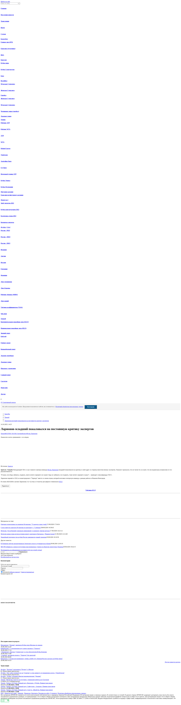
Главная (3, 8)
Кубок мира (5, 63)
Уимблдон (4, 155)
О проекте (53, 693)
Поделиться (5, 486)
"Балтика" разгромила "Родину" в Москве (20, 669)
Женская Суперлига (8, 90)
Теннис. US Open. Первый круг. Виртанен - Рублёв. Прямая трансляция (29, 683)
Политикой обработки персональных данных (69, 406)
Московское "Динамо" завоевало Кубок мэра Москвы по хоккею (21, 645)
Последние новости (7, 15)
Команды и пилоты (7, 222)
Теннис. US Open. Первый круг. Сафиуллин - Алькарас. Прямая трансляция (30, 686)
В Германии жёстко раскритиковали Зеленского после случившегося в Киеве (26, 543)
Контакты (34, 693)
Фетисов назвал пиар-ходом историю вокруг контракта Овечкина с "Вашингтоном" (28, 534)
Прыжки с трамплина (8, 368)
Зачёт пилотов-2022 (7, 203)
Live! (8, 227)
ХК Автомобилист (21, 433)
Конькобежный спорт (8, 349)
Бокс (2, 76)
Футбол (3, 227)
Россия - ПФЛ (5, 243)
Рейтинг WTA (5, 129)
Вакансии (27, 693)
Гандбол (3, 95)
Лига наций (5, 301)
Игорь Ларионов (32, 433)
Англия (3, 256)
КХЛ (7, 433)
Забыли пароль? (15, 572)
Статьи (3, 34)
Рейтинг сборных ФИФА (9, 294)
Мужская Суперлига (8, 84)
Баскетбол (4, 39)
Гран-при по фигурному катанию (12, 195)
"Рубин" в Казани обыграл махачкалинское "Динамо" (23, 676)
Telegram (20, 693)
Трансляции (5, 21)
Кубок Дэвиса (5, 180)
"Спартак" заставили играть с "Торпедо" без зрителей (18, 655)
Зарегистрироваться (27, 572)
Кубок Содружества (7, 69)
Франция (4, 275)
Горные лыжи (5, 343)
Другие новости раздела (172, 662)
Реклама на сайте (43, 693)
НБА (2, 55)
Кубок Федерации (7, 187)
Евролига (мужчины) (8, 48)
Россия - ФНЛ (5, 237)
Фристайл (4, 388)
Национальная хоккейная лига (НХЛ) (13, 328)
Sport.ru (10, 466)
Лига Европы (5, 288)
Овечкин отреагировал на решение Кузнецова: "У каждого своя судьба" (24, 524)
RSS (2, 693)
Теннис (3, 119)
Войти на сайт (5, 1)
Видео (3, 27)
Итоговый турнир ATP (8, 174)
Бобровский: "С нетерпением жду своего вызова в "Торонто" (20, 648)
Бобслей (3, 336)
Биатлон (4, 60)
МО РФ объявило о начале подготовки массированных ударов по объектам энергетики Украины (32, 547)
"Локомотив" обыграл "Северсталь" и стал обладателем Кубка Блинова (24, 652)
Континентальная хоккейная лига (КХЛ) (15, 322)
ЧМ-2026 (4, 314)
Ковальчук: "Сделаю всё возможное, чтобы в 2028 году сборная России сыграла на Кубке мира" (32, 658)
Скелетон (4, 381)
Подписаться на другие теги (10, 557)
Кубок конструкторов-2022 (10, 209)
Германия (4, 269)
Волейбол (4, 81)
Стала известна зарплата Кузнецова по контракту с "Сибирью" (21, 527)
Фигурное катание (7, 192)
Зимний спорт (5, 333)
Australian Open (6, 161)
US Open (4, 168)
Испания (4, 250)
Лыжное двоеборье (7, 355)
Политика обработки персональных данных (72, 693)
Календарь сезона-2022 (8, 216)
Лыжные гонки (6, 116)
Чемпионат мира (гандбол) (10, 111)
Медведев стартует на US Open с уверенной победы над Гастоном (27, 679)
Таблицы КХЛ (91, 490)
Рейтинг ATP (5, 123)
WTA (2, 142)
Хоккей (3, 319)
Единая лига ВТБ (7, 42)
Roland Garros (5, 148)
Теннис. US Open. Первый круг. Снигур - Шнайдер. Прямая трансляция (29, 690)
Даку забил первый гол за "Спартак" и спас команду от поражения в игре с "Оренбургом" (35, 673)
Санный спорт (6, 375)
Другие (3, 394)
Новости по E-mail (10, 693)
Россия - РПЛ (5, 230)
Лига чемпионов (6, 282)
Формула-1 (4, 200)
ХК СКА (12, 433)
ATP (2, 135)
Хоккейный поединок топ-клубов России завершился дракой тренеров (23, 537)
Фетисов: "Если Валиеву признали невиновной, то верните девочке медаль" (25, 531)
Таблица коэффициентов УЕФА (12, 307)
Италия (3, 262)
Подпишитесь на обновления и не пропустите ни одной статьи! (21, 550)
